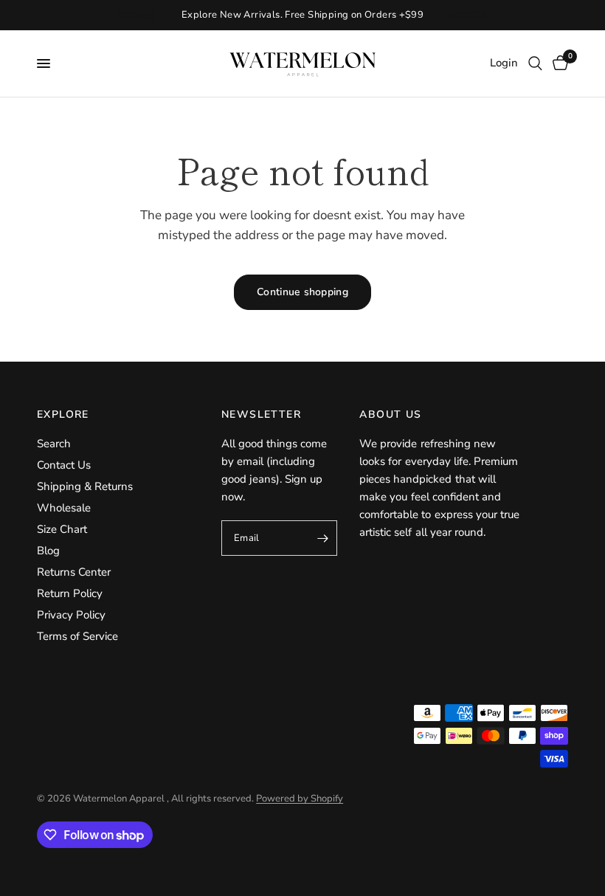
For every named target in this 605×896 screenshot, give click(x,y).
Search (54, 443)
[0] (557, 63)
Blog (48, 550)
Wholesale (64, 507)
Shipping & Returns (85, 486)
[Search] (535, 63)
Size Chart (62, 529)
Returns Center (74, 572)
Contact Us (64, 465)
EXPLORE (63, 415)
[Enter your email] (322, 538)
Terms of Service (77, 636)
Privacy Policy (71, 614)
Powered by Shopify (299, 798)
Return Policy (70, 593)
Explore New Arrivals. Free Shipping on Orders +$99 (303, 14)
